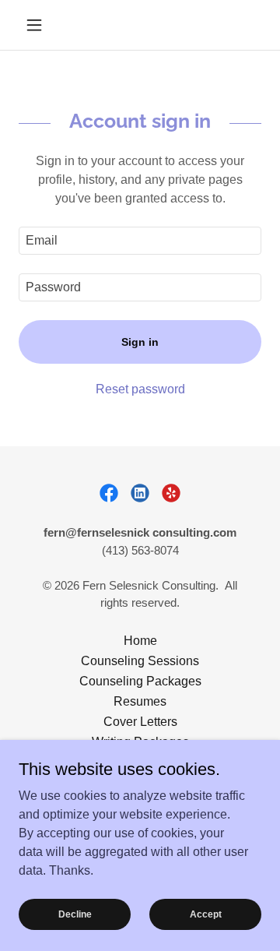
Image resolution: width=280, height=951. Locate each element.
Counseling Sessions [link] (140, 660)
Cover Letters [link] (140, 721)
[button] (37, 25)
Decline (75, 913)
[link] (108, 493)
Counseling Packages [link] (140, 681)
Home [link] (140, 640)
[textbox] (140, 241)
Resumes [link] (140, 701)
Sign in (140, 342)
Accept (206, 913)
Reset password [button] (140, 389)
